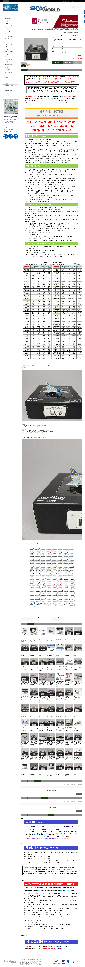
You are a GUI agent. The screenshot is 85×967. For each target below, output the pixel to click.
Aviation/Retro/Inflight (8, 16)
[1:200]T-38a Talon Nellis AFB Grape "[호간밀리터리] (78, 667)
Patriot (5, 35)
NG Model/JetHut (7, 30)
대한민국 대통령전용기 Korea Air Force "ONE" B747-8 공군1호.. (42, 636)
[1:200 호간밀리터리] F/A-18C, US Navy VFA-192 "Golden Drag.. (69, 636)
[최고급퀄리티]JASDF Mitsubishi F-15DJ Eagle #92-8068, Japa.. (25, 713)
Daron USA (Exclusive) (8, 72)
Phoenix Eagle (6, 56)
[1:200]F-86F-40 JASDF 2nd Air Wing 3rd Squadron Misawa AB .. (78, 682)
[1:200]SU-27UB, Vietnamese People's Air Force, (77, 771)
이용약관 (27, 959)
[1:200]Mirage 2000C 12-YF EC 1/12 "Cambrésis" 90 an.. (34, 697)
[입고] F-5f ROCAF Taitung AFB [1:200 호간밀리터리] (69, 667)
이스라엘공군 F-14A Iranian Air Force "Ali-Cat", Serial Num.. (25, 771)
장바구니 (69, 1)
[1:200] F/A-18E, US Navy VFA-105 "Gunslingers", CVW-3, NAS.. (51, 728)
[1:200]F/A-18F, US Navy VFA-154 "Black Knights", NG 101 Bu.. (69, 757)
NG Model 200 (6, 54)
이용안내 (24, 959)
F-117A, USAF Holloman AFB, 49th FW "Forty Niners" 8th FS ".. (69, 682)
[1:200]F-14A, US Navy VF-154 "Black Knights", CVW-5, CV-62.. (51, 667)
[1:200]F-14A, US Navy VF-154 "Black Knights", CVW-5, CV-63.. (60, 771)
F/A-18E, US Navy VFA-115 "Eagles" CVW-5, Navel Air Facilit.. (42, 728)
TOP (81, 780)
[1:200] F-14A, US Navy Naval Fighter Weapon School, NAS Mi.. (34, 713)
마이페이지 (80, 1)
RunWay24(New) (7, 79)
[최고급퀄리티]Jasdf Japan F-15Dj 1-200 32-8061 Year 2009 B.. (34, 771)
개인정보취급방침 (32, 959)
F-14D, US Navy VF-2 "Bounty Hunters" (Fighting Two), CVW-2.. (60, 636)
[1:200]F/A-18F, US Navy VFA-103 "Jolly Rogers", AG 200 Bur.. (60, 757)
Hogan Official (6, 23)
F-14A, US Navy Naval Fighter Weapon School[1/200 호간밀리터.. (34, 682)
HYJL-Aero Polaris (7, 26)
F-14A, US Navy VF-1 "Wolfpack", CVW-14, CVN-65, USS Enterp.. (69, 771)
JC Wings (6, 28)
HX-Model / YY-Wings (8, 25)
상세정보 (24, 69)
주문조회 (73, 1)
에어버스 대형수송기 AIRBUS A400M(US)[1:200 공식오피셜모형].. (24, 637)
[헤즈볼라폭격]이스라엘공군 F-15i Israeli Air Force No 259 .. (78, 728)
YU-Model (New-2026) (8, 36)
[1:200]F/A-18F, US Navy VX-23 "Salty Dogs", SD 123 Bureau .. (25, 652)
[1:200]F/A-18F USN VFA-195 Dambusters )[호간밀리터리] (78, 652)
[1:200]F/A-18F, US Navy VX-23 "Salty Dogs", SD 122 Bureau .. (77, 636)
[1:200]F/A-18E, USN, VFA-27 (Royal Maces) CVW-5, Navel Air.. (51, 742)
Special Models (6, 80)
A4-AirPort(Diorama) (7, 65)
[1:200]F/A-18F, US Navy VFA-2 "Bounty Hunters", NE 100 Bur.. (69, 713)
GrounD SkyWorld (7, 75)
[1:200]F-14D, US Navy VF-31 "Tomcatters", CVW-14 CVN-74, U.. (34, 667)
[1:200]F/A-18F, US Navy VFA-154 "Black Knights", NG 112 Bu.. (42, 652)
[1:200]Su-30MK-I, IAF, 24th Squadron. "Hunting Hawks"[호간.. (42, 713)
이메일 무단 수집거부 (39, 959)
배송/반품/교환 (51, 69)
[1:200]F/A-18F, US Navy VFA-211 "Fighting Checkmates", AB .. (60, 697)
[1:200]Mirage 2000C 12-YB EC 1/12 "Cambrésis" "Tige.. (77, 713)
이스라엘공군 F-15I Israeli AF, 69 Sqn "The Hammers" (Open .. (25, 742)
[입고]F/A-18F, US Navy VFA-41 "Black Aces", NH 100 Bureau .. (34, 742)
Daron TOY (6, 74)
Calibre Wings (6, 88)
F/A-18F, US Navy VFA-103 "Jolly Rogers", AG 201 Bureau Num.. (60, 713)
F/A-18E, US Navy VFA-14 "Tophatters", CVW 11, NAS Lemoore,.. (77, 742)
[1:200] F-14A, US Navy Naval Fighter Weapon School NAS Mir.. (25, 682)
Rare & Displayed (7, 38)
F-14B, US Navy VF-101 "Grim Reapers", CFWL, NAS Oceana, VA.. (51, 772)
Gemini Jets (6, 20)
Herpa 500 (6, 77)
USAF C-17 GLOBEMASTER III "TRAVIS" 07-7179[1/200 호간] (60, 682)
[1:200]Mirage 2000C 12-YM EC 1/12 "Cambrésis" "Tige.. (69, 697)
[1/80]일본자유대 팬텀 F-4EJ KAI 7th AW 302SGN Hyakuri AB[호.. (51, 682)
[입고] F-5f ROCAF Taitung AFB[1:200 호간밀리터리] (69, 652)
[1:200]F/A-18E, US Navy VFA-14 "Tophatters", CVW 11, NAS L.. (69, 742)
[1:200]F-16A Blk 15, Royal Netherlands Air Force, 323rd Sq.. (51, 652)
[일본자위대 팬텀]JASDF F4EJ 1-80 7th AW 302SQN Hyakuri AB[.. (42, 682)
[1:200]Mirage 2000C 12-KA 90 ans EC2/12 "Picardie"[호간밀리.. (51, 713)
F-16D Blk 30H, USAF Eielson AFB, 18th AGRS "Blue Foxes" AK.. (51, 757)
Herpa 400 (6, 21)
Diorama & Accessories (8, 40)
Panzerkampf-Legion (7, 92)
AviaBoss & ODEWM (8, 44)
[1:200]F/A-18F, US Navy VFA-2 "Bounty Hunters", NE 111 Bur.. (34, 757)
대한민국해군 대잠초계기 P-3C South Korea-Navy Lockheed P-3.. (34, 637)
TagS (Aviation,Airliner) (8, 64)
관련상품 (30, 69)
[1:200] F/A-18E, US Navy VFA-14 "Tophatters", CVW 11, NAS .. (34, 652)
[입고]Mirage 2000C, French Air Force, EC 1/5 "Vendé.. (51, 697)
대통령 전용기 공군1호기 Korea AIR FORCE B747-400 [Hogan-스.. (51, 637)
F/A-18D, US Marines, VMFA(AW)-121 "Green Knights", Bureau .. (77, 697)
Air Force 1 (6, 87)
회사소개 (20, 959)
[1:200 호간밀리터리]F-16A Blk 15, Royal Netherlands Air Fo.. (60, 667)
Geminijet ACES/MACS (8, 90)
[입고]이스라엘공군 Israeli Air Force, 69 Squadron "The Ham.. (69, 728)
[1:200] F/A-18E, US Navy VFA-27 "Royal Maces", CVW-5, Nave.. (42, 757)
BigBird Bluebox (7, 18)
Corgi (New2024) (7, 70)
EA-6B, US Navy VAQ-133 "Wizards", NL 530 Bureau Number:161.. (43, 698)
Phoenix (5, 33)
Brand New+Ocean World (8, 85)
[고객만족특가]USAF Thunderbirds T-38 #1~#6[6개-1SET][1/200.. (25, 728)
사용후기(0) (38, 69)
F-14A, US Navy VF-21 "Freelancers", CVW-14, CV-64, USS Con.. (42, 668)
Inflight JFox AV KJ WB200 (9, 51)
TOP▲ (43, 959)
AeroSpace (6, 67)
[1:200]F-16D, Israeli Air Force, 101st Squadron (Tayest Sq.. (25, 667)
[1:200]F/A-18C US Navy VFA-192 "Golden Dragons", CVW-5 (60, 742)
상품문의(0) (44, 69)
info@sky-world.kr (37, 437)
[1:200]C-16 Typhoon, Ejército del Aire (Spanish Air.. (42, 771)
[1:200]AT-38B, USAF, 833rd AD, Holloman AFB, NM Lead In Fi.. (25, 697)
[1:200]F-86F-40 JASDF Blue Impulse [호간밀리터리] (60, 728)
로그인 (62, 1)
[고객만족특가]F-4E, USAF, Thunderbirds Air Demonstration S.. (60, 652)
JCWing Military (7, 95)
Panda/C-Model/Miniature (8, 31)
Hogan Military (6, 93)
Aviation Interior (7, 69)
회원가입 (65, 1)
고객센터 (76, 1)
